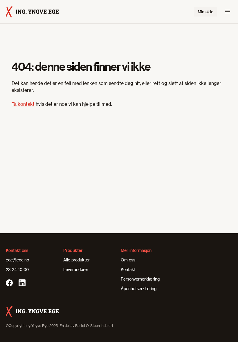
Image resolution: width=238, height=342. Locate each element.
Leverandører (75, 269)
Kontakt (128, 269)
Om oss (128, 259)
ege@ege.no (17, 259)
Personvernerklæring (140, 278)
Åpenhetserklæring (138, 288)
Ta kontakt (23, 104)
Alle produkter (76, 259)
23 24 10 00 (17, 269)
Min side (205, 11)
